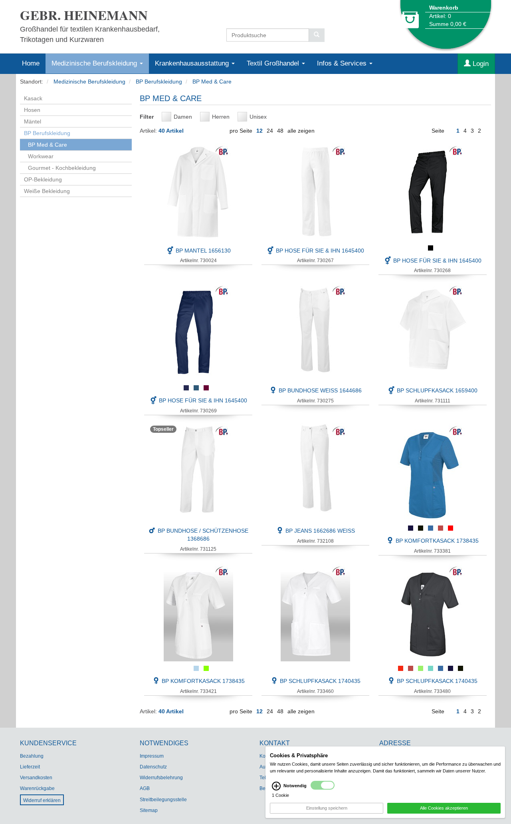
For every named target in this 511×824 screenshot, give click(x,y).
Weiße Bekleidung (47, 191)
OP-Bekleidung (43, 179)
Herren (221, 116)
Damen (183, 116)
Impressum (152, 756)
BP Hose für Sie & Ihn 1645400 (319, 250)
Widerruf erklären (42, 800)
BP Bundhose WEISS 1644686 (319, 390)
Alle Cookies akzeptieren (444, 808)
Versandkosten (36, 777)
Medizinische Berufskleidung (95, 63)
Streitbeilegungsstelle (163, 799)
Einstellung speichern (326, 808)
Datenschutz (153, 767)
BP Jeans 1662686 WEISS (319, 530)
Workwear (40, 156)
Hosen (32, 110)
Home (31, 63)
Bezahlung (32, 756)
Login (480, 64)
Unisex (258, 116)
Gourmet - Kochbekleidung (62, 168)
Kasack (33, 98)
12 (259, 130)
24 (270, 130)
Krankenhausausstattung (193, 63)
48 (280, 130)
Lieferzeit (30, 767)
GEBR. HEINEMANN (84, 15)
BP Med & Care (212, 81)
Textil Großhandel (274, 63)
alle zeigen (301, 130)
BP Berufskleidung (159, 81)
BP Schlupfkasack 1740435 (319, 681)
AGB (145, 788)
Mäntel (32, 121)
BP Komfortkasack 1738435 (436, 540)
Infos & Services (342, 63)
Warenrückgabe (37, 788)
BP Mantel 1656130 (202, 250)
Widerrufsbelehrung (161, 777)
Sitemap (149, 810)
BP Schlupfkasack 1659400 (436, 390)
